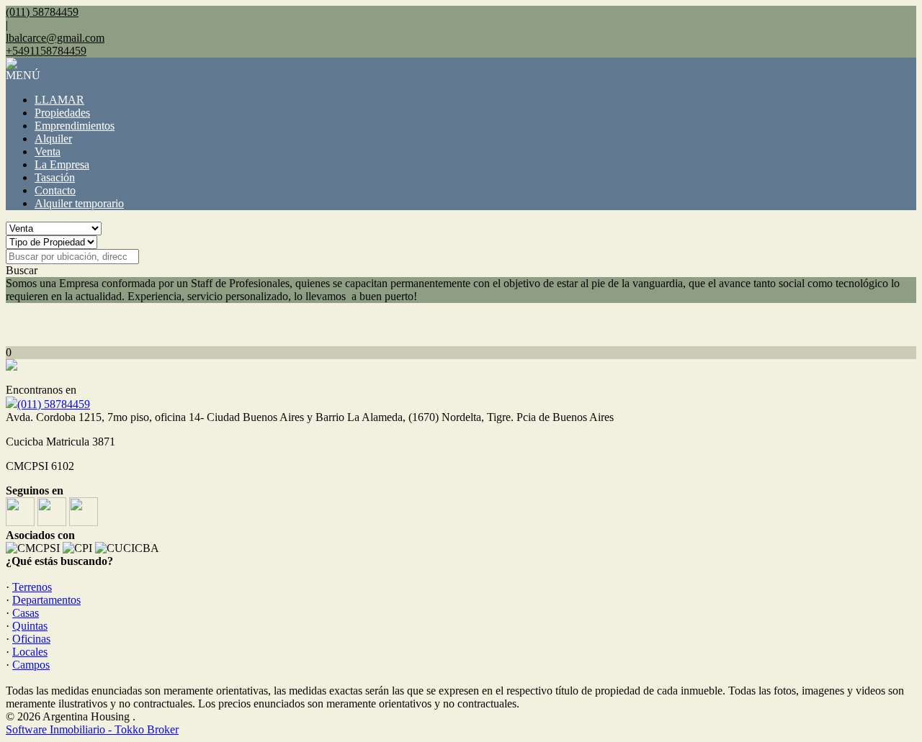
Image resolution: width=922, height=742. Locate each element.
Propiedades (62, 113)
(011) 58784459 (53, 404)
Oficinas (31, 639)
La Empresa (62, 164)
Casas (25, 613)
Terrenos (32, 587)
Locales (30, 652)
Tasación (55, 177)
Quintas (30, 626)
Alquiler (53, 138)
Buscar (21, 270)
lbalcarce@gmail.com (55, 38)
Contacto (55, 190)
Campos (31, 665)
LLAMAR (59, 100)
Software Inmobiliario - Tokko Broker (92, 729)
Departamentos (46, 600)
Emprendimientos (75, 125)
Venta (48, 151)
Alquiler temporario (79, 203)
